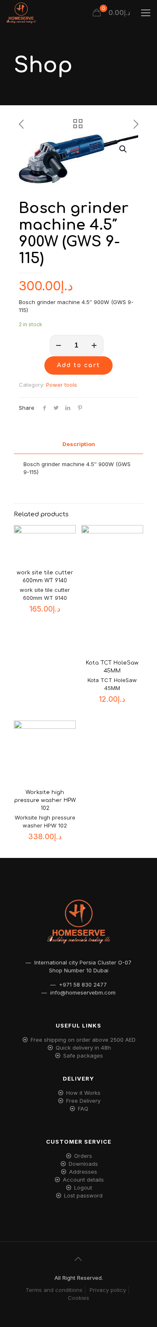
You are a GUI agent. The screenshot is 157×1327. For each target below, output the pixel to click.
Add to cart (78, 365)
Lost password (83, 1195)
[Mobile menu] (146, 12)
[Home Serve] (21, 12)
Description (78, 444)
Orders (83, 1155)
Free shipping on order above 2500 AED (83, 1039)
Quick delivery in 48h (83, 1047)
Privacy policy (108, 1289)
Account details (83, 1179)
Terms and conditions (54, 1289)
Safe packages (83, 1055)
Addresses (83, 1171)
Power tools (61, 384)
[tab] (78, 444)
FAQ (83, 1108)
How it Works (83, 1092)
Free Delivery (83, 1100)
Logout (83, 1187)
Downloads (83, 1163)
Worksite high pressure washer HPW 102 (45, 800)
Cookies (78, 1297)
